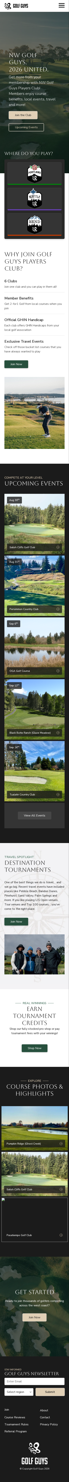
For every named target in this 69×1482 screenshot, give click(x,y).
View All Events (34, 816)
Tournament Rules (16, 1424)
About (44, 1410)
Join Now (16, 364)
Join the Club (23, 115)
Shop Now (34, 1048)
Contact (45, 1417)
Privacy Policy (49, 1424)
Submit (50, 1392)
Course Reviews (14, 1417)
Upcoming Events (26, 127)
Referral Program (15, 1431)
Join (6, 1410)
